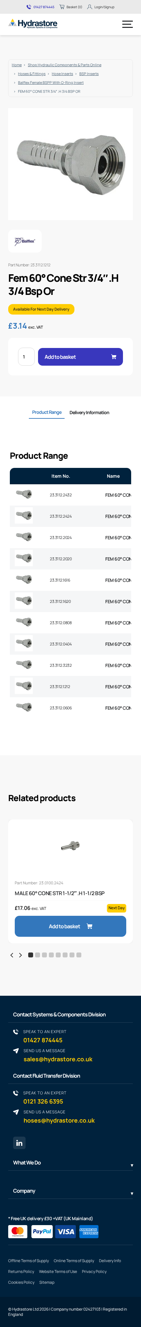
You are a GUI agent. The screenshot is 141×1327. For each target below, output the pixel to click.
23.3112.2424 (60, 516)
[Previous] (12, 955)
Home (17, 64)
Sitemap (46, 1282)
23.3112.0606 (60, 708)
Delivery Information (89, 412)
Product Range (46, 412)
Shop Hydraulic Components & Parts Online (64, 64)
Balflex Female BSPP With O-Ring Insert (51, 82)
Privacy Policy (94, 1271)
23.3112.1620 (60, 601)
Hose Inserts (62, 73)
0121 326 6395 (45, 1097)
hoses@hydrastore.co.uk (59, 1116)
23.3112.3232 (60, 665)
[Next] (20, 955)
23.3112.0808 (60, 622)
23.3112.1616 (60, 580)
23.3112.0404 (60, 644)
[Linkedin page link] (19, 1143)
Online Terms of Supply (74, 1260)
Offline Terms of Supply (28, 1260)
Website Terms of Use (58, 1271)
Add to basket (60, 356)
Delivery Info (110, 1260)
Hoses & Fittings (32, 73)
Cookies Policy (21, 1282)
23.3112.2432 (60, 495)
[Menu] (127, 24)
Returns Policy (21, 1271)
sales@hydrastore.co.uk (58, 1055)
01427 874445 (43, 7)
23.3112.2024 (60, 537)
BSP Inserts (89, 73)
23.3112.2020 (60, 559)
